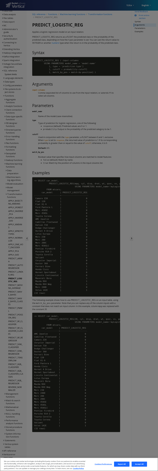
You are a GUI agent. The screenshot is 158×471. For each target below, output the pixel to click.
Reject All (122, 464)
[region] (79, 464)
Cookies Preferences (103, 464)
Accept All (139, 464)
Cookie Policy (78, 468)
